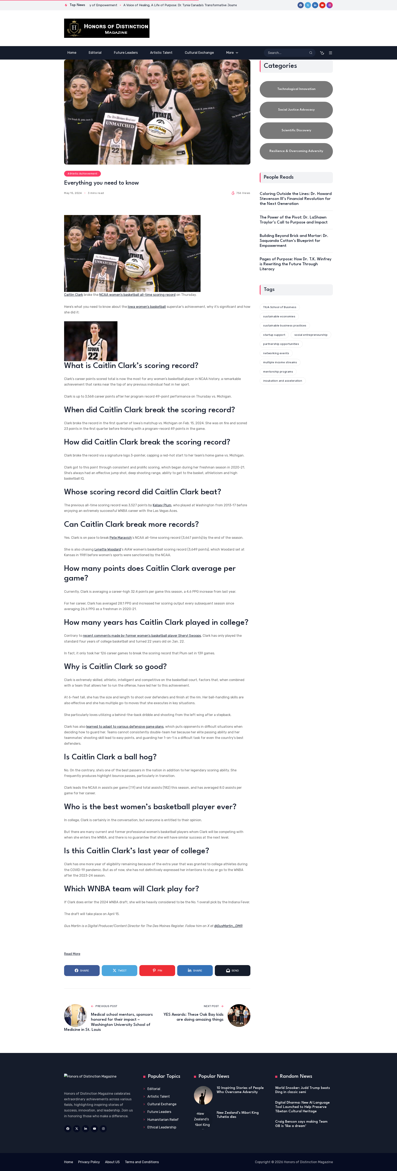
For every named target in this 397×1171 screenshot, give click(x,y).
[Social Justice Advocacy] (296, 110)
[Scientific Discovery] (296, 130)
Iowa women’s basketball (147, 307)
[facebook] (301, 5)
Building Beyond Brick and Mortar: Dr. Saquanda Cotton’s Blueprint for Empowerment (294, 241)
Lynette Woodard (107, 549)
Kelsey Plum (162, 505)
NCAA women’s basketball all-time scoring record (137, 295)
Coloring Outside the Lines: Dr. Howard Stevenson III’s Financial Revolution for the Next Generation (296, 199)
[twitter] (308, 5)
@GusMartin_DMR (228, 926)
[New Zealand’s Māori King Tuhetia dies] (203, 1120)
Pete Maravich (121, 538)
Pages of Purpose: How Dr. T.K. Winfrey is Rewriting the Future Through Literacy (295, 264)
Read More (72, 954)
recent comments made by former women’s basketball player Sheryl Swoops (142, 636)
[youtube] (322, 5)
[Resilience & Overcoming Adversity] (296, 151)
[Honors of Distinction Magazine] (106, 28)
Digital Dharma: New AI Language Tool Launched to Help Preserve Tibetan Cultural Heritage (302, 1107)
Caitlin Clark (73, 295)
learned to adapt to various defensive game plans (125, 727)
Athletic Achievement (82, 173)
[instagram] (329, 5)
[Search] (310, 53)
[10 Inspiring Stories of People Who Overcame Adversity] (203, 1095)
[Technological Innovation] (296, 89)
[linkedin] (315, 5)
